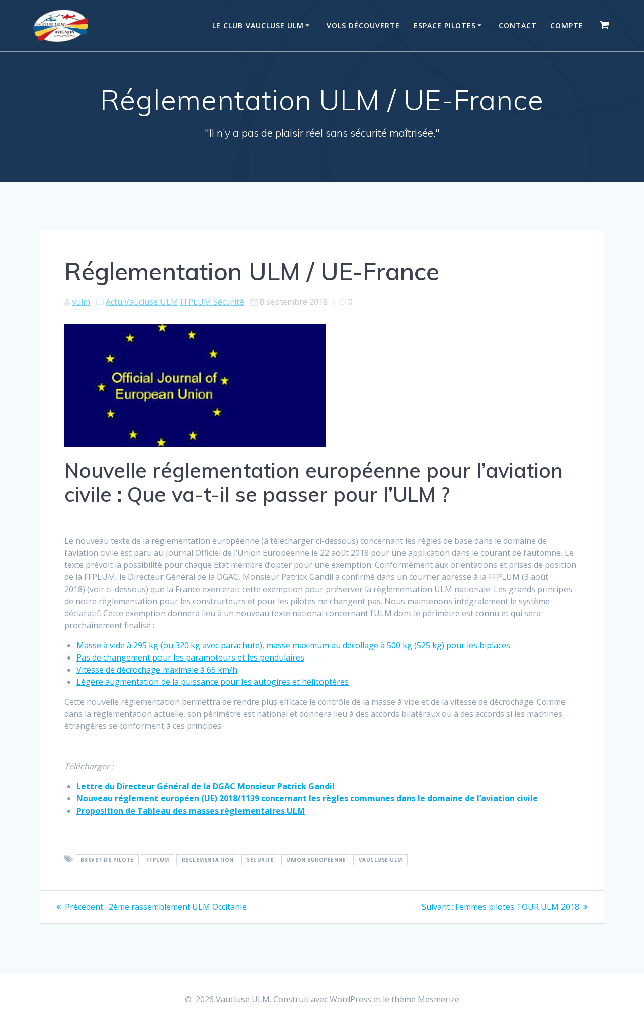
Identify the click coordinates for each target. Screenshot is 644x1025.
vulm (81, 301)
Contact (518, 25)
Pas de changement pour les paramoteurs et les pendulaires (190, 657)
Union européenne (316, 859)
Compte (566, 25)
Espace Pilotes (445, 25)
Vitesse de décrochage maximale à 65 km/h (156, 669)
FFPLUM (157, 859)
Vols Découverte (363, 25)
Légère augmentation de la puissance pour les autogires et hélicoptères (212, 681)
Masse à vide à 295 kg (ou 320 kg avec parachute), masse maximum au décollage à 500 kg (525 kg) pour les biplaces (293, 645)
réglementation (208, 859)
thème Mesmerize (425, 999)
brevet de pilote (107, 859)
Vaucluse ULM (381, 859)
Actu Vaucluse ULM (142, 301)
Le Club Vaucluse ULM (258, 25)
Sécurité (260, 859)
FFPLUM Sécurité (212, 301)
